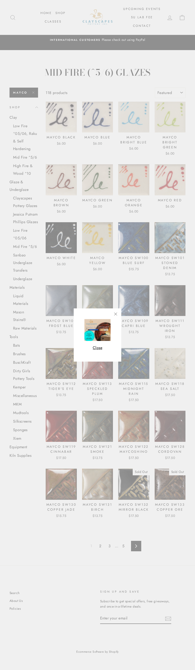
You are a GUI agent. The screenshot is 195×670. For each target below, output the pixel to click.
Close (97, 347)
